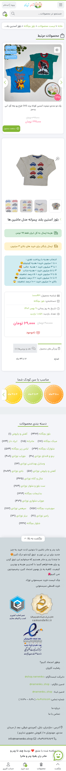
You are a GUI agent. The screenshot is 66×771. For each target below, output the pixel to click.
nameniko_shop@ (39, 684)
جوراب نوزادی (19, 456)
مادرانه (30, 441)
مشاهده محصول (10, 128)
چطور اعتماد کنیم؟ (50, 662)
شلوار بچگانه (33, 523)
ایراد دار (13, 441)
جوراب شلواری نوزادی (33, 501)
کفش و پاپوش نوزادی (44, 471)
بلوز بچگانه (29, 26)
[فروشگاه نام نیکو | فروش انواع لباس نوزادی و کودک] (33, 4)
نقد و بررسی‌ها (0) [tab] (23, 349)
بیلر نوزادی (21, 516)
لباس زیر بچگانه (20, 448)
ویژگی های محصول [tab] (48, 349)
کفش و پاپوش (19, 434)
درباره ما (56, 708)
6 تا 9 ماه (12, 394)
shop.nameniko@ (34, 677)
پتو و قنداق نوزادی (44, 456)
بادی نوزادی (17, 471)
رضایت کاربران (53, 668)
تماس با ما (54, 714)
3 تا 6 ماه (33, 394)
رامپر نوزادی (42, 516)
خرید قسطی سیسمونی (48, 586)
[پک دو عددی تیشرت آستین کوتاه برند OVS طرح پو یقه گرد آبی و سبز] (33, 73)
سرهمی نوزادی (18, 508)
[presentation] (61, 82)
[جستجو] (13, 13)
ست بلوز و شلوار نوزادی (33, 486)
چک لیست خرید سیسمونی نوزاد (43, 580)
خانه (60, 26)
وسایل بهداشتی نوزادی (32, 463)
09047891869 (43, 699)
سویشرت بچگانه (46, 508)
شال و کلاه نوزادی (33, 478)
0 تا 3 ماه (54, 394)
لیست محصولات (46, 26)
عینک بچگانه (50, 441)
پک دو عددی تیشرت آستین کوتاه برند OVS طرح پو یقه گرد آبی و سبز (33, 107)
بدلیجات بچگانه (33, 493)
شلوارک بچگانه (47, 448)
